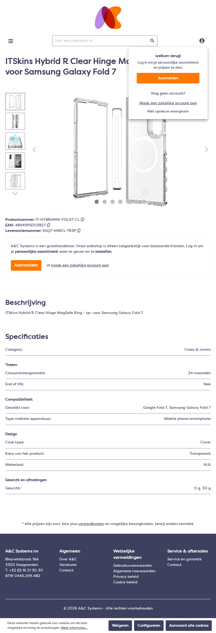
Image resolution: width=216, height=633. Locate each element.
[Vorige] (34, 149)
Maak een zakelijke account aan (168, 103)
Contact (66, 570)
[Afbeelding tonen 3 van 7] (112, 202)
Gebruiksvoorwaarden (132, 566)
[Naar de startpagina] (108, 17)
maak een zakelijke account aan (80, 265)
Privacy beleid (126, 577)
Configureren (149, 625)
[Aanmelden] (202, 41)
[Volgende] (206, 149)
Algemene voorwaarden (134, 571)
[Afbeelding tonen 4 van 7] (120, 202)
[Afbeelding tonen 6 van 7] (136, 202)
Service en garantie (184, 559)
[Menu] (10, 41)
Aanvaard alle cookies (188, 625)
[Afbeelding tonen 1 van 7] (97, 202)
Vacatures (68, 565)
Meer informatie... (74, 628)
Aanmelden (168, 78)
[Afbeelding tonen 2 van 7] (104, 202)
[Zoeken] (152, 40)
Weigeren (120, 625)
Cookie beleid (125, 582)
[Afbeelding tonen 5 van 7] (128, 202)
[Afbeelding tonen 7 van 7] (144, 202)
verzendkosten (91, 524)
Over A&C (68, 559)
